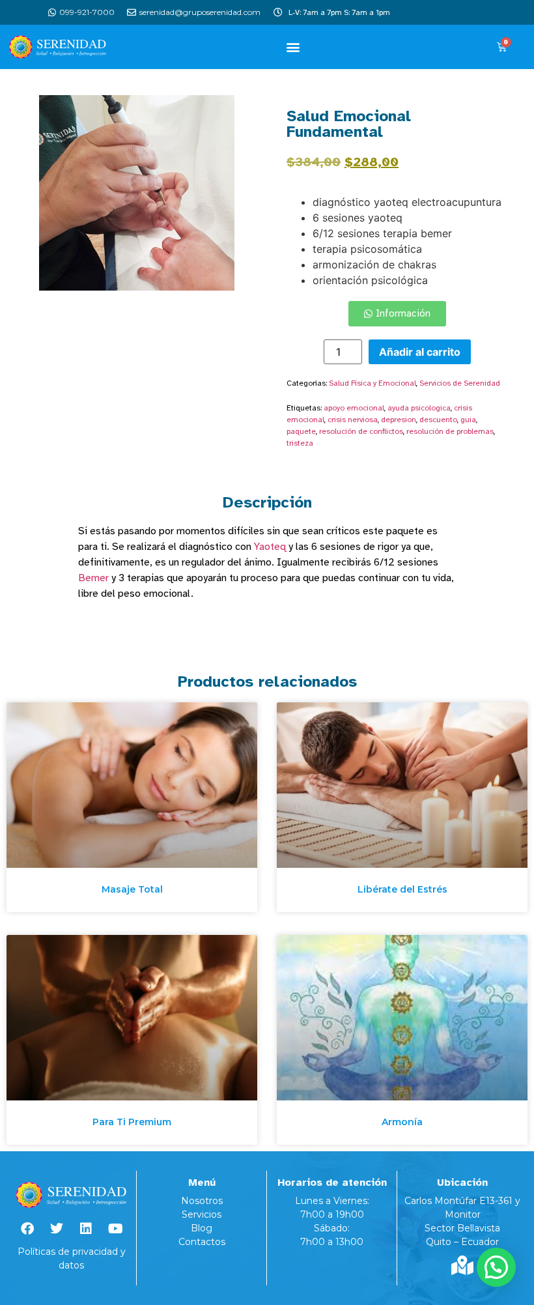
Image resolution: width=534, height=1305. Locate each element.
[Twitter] (57, 1229)
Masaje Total (132, 889)
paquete (301, 431)
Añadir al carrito (419, 351)
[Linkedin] (86, 1229)
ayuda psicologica (419, 407)
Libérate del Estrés (402, 889)
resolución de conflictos (361, 431)
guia (468, 419)
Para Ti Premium (131, 1122)
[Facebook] (27, 1229)
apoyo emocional (354, 407)
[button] (293, 46)
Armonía (402, 1122)
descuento (438, 419)
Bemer (93, 577)
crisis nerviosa (353, 419)
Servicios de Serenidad (459, 383)
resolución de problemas (450, 431)
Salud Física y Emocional (372, 383)
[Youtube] (115, 1229)
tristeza (300, 443)
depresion (398, 419)
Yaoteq (270, 546)
